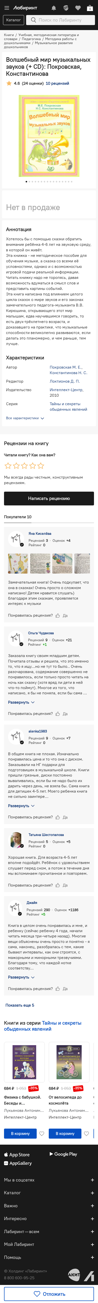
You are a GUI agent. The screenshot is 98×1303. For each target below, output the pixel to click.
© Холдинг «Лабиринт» (25, 1271)
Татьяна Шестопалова (46, 835)
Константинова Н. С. (68, 372)
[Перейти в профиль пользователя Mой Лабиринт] (66, 8)
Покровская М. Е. (65, 367)
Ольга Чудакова (41, 633)
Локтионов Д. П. (65, 381)
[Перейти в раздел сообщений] (54, 8)
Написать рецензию (49, 498)
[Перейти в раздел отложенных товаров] (78, 8)
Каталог (13, 20)
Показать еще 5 (20, 1005)
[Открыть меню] (7, 8)
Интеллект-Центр (66, 389)
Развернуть (18, 702)
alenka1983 (38, 731)
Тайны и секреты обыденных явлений (42, 1026)
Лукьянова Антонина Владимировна (24, 1110)
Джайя (32, 903)
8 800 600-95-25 (19, 1277)
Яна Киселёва (40, 533)
